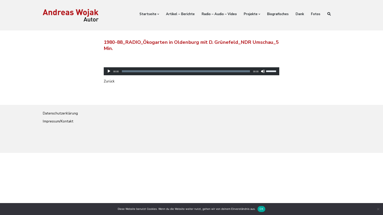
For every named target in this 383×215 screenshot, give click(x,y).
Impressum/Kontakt (58, 121)
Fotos (315, 14)
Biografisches (278, 14)
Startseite (147, 14)
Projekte (251, 14)
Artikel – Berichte (180, 14)
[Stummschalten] (263, 71)
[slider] (271, 70)
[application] (191, 67)
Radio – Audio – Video (219, 14)
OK (261, 208)
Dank (300, 14)
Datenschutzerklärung (60, 113)
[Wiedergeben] (109, 71)
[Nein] (378, 209)
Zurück (109, 81)
